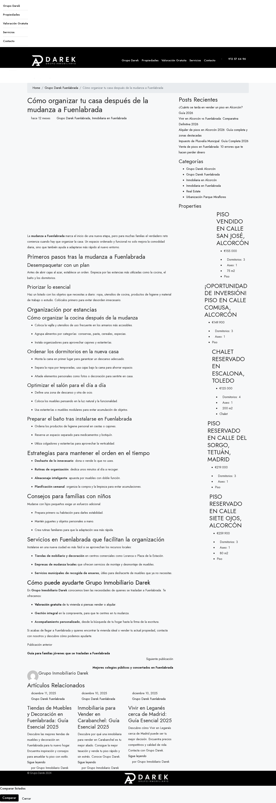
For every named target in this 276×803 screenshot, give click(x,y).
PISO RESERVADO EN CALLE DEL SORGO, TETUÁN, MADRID (227, 441)
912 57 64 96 (236, 59)
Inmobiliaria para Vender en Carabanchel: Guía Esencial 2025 (98, 717)
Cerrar (26, 798)
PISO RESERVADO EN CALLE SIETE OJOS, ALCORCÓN (225, 511)
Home (36, 88)
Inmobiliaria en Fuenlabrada (109, 118)
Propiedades (11, 15)
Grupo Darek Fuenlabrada (61, 88)
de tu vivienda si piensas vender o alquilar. (75, 604)
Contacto (8, 41)
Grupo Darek (11, 6)
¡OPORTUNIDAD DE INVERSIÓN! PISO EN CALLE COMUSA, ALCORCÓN (225, 300)
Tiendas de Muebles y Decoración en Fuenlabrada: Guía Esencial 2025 (49, 717)
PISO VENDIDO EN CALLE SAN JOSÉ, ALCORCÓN (232, 228)
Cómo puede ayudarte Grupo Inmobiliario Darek (88, 582)
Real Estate (193, 191)
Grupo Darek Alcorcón (201, 169)
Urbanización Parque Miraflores (206, 197)
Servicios (8, 32)
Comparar (9, 798)
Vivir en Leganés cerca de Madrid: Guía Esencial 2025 (150, 714)
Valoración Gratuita (15, 23)
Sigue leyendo (36, 762)
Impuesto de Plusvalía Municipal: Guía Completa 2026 (213, 141)
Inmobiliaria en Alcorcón (201, 180)
